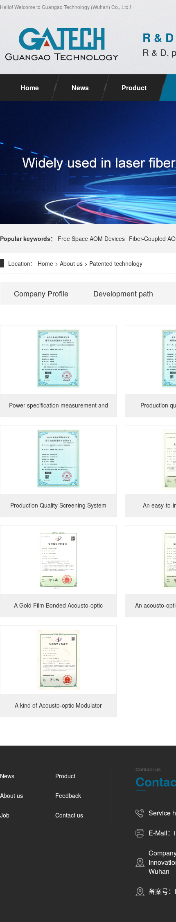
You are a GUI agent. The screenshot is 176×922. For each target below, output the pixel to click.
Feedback (68, 795)
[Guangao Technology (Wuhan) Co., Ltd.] (61, 44)
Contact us (69, 815)
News (80, 87)
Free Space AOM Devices (91, 238)
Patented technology (115, 263)
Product (134, 87)
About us (71, 263)
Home (29, 87)
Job (4, 815)
